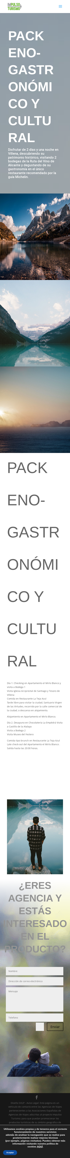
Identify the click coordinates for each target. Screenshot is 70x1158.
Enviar (55, 1027)
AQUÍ (40, 1146)
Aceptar (10, 1152)
